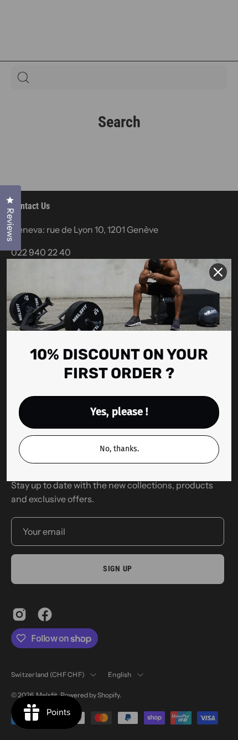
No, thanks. (119, 449)
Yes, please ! (119, 411)
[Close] (218, 272)
